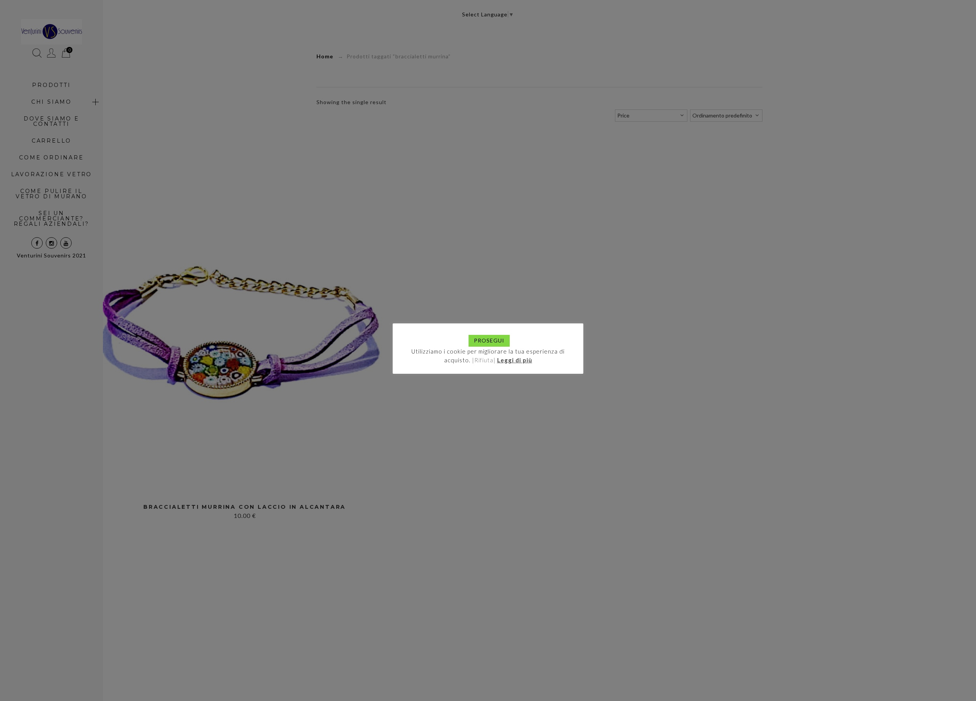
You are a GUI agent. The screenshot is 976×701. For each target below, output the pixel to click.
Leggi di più (514, 360)
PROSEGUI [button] (489, 340)
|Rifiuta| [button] (484, 360)
